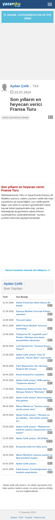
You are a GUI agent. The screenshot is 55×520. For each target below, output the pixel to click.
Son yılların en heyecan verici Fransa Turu (26, 104)
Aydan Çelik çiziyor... (27, 463)
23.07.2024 (22, 92)
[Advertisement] (27, 52)
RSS (21, 517)
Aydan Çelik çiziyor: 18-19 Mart (32, 438)
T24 (35, 86)
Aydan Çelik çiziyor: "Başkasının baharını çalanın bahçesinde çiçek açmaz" (34, 429)
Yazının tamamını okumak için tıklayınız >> (27, 270)
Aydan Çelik (19, 86)
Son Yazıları (13, 288)
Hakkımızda (39, 517)
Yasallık (28, 517)
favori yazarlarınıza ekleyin (16, 117)
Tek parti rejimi (23, 320)
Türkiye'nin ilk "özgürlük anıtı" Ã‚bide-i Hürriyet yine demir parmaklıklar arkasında (32, 337)
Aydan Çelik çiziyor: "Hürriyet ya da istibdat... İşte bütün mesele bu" (33, 418)
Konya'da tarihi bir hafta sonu (31, 446)
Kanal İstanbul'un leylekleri (30, 374)
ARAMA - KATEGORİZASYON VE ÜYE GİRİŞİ (28, 17)
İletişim (14, 517)
